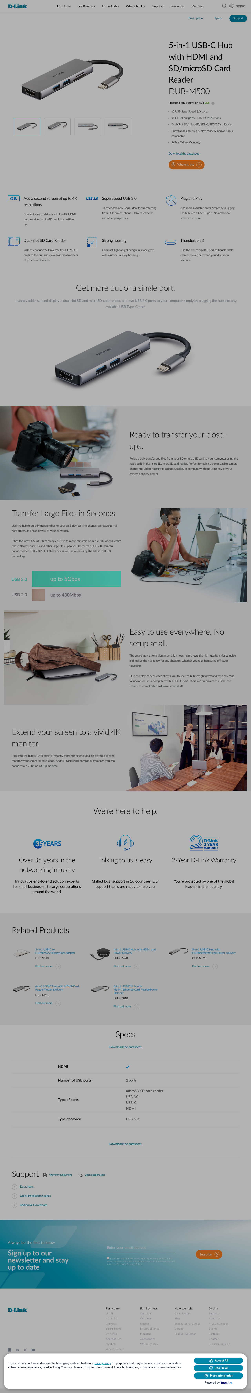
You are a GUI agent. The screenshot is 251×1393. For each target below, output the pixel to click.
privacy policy (102, 1363)
